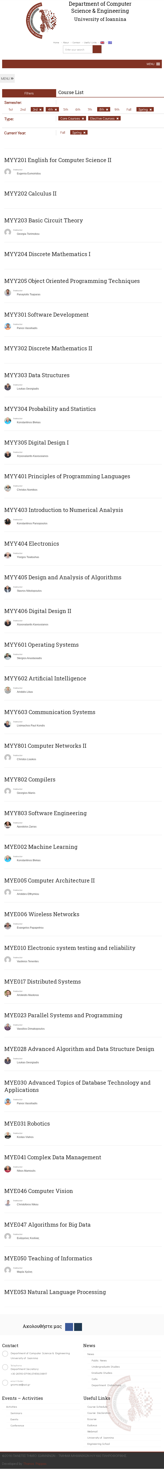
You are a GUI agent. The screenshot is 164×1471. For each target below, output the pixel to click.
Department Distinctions (106, 1385)
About (66, 42)
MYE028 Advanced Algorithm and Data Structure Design (79, 1048)
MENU (6, 78)
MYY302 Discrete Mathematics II (48, 348)
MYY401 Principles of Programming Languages (67, 476)
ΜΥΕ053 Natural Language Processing (55, 1292)
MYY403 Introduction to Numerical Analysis (63, 509)
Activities (11, 1406)
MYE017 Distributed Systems (42, 981)
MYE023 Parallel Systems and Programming (63, 1015)
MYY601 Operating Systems (41, 644)
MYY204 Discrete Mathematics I (47, 254)
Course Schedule (97, 1406)
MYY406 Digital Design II (37, 610)
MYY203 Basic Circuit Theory (43, 220)
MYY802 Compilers (30, 779)
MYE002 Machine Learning (41, 846)
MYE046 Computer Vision (38, 1190)
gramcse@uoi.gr (20, 1384)
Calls (94, 1379)
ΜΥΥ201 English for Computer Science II (57, 160)
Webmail (92, 1431)
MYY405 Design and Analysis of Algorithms (63, 577)
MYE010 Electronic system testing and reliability (70, 947)
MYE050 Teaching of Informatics (48, 1258)
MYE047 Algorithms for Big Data (47, 1224)
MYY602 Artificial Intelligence (45, 678)
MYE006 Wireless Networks (41, 914)
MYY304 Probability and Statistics (50, 408)
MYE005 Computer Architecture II (49, 880)
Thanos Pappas (35, 1463)
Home (56, 42)
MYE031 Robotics (27, 1123)
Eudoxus (92, 1425)
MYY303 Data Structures (37, 375)
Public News (99, 1360)
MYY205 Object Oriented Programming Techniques (72, 280)
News (90, 1354)
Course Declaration (99, 1412)
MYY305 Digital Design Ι (36, 442)
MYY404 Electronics (31, 543)
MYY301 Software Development (46, 314)
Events (14, 1419)
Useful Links (90, 42)
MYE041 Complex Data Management (52, 1157)
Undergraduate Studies (106, 1366)
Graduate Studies (102, 1372)
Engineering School (98, 1443)
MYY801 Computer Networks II (45, 745)
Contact (76, 42)
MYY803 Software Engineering (45, 813)
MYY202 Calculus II (30, 193)
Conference (17, 1425)
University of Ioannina (100, 1437)
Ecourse (92, 1419)
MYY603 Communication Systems (49, 712)
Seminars (16, 1413)
